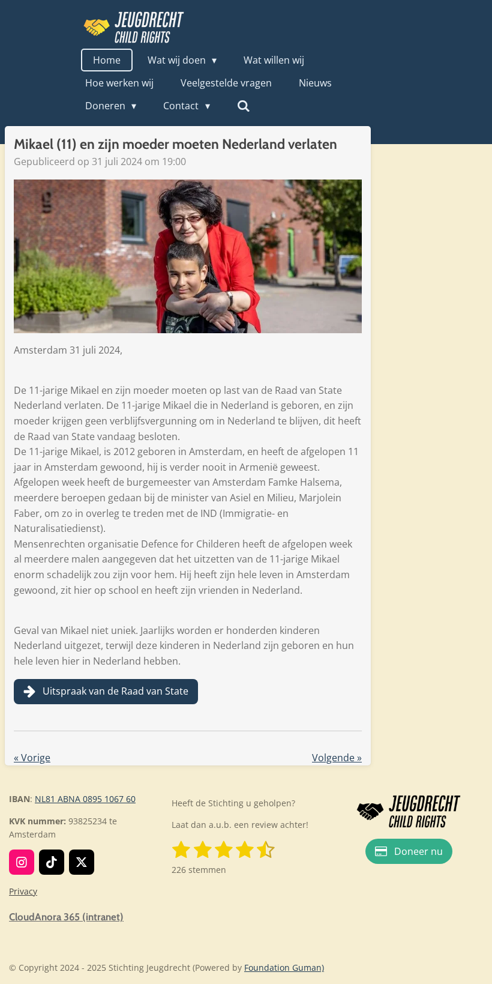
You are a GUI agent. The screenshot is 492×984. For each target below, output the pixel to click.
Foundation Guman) (284, 967)
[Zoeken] (243, 105)
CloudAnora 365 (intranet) (66, 917)
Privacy (23, 891)
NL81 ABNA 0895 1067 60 (85, 798)
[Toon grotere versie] (408, 811)
